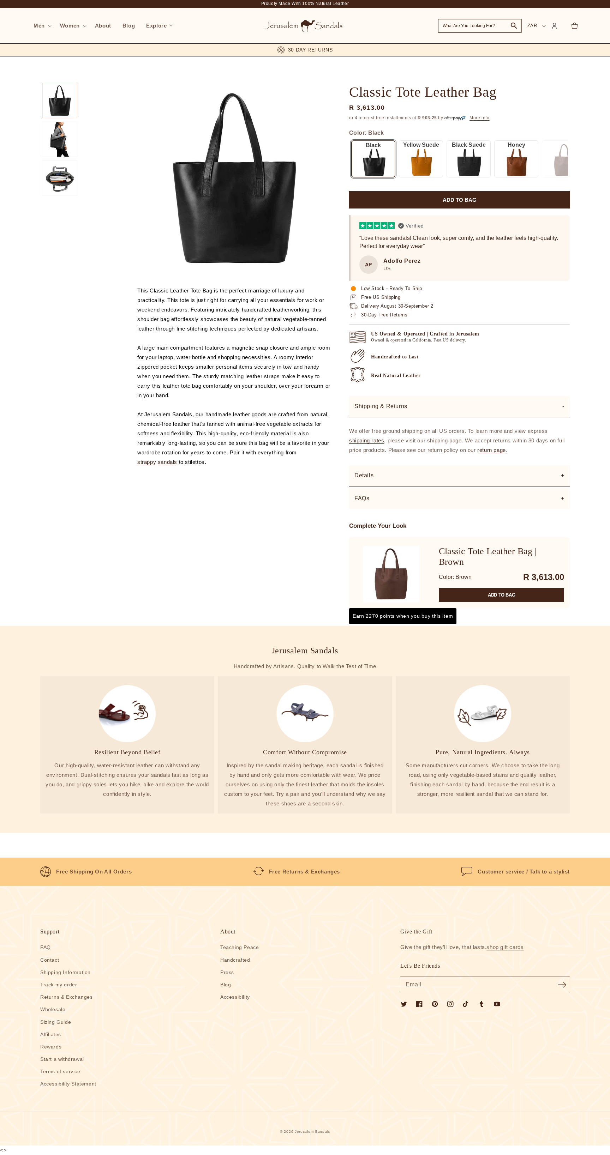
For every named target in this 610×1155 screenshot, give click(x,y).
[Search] (514, 26)
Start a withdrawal (62, 1059)
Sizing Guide (55, 1022)
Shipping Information (65, 972)
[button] (41, 26)
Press (227, 972)
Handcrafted (235, 960)
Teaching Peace (239, 947)
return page (491, 450)
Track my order (58, 984)
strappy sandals (157, 462)
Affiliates (50, 1034)
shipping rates (366, 440)
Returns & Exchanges (66, 997)
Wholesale (52, 1009)
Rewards (50, 1047)
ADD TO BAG (501, 595)
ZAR (532, 25)
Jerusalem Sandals (312, 1131)
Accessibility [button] (235, 997)
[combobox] (479, 25)
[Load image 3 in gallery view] (59, 178)
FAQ (45, 947)
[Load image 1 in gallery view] (59, 100)
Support (49, 932)
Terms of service (60, 1071)
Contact (49, 960)
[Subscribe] (562, 984)
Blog (225, 984)
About (227, 932)
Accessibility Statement (68, 1084)
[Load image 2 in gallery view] (59, 139)
